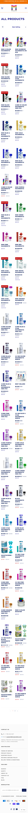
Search (3, 768)
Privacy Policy (6, 753)
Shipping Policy (6, 755)
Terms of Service (7, 750)
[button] (4, 53)
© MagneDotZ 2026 (8, 796)
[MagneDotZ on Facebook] (11, 809)
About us (4, 773)
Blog (3, 780)
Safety (3, 771)
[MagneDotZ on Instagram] (14, 809)
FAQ (2, 777)
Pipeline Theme (21, 796)
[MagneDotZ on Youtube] (17, 809)
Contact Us (5, 775)
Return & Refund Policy (9, 757)
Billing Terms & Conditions (10, 759)
